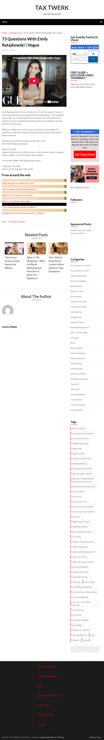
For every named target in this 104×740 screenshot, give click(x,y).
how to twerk (78, 491)
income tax (77, 496)
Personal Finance (78, 358)
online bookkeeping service (83, 552)
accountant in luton (80, 438)
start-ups (76, 582)
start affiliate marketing (82, 587)
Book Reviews (76, 286)
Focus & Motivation (79, 307)
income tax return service (83, 511)
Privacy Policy (43, 705)
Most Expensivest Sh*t (82, 532)
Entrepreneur (76, 296)
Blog (40, 686)
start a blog (89, 582)
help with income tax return (84, 486)
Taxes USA (75, 389)
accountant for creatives (82, 433)
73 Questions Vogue (16, 221)
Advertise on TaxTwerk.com (49, 695)
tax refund (76, 615)
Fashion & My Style (79, 301)
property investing (80, 572)
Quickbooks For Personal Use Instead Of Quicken (23, 213)
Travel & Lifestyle (78, 405)
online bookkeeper (80, 547)
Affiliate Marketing (78, 276)
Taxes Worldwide (78, 394)
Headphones (76, 317)
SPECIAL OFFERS (78, 374)
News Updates (77, 348)
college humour (78, 453)
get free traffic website (82, 473)
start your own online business (81, 603)
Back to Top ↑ (96, 737)
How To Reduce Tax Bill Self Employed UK (19, 189)
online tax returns (79, 557)
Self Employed (76, 368)
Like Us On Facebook (47, 666)
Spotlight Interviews (79, 379)
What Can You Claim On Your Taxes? (17, 195)
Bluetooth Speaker (79, 281)
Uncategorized (77, 410)
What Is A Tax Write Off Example (16, 201)
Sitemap (41, 724)
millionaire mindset (80, 527)
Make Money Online (80, 521)
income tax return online (82, 506)
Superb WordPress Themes (52, 737)
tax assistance (78, 610)
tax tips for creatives (81, 630)
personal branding (79, 567)
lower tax (76, 516)
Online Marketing (78, 353)
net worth (76, 537)
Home (4, 33)
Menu (4, 22)
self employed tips (80, 577)
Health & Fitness (78, 322)
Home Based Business (80, 327)
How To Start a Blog (79, 332)
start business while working (84, 592)
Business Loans (77, 291)
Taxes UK (75, 384)
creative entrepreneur (81, 458)
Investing (75, 338)
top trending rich (79, 635)
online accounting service (83, 542)
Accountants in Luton (80, 270)
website (75, 640)
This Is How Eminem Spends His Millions (19, 207)
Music (73, 343)
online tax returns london (83, 562)
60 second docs (79, 428)
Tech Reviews (76, 399)
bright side (76, 448)
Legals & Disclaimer (46, 715)
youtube (87, 640)
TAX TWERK (52, 7)
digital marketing (79, 463)
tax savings (77, 625)
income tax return (79, 501)
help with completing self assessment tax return (83, 480)
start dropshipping (80, 597)
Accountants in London (80, 265)
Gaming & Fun (15, 33)
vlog (92, 635)
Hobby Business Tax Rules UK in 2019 (18, 183)
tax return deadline (80, 620)
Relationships (76, 363)
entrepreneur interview (82, 468)
